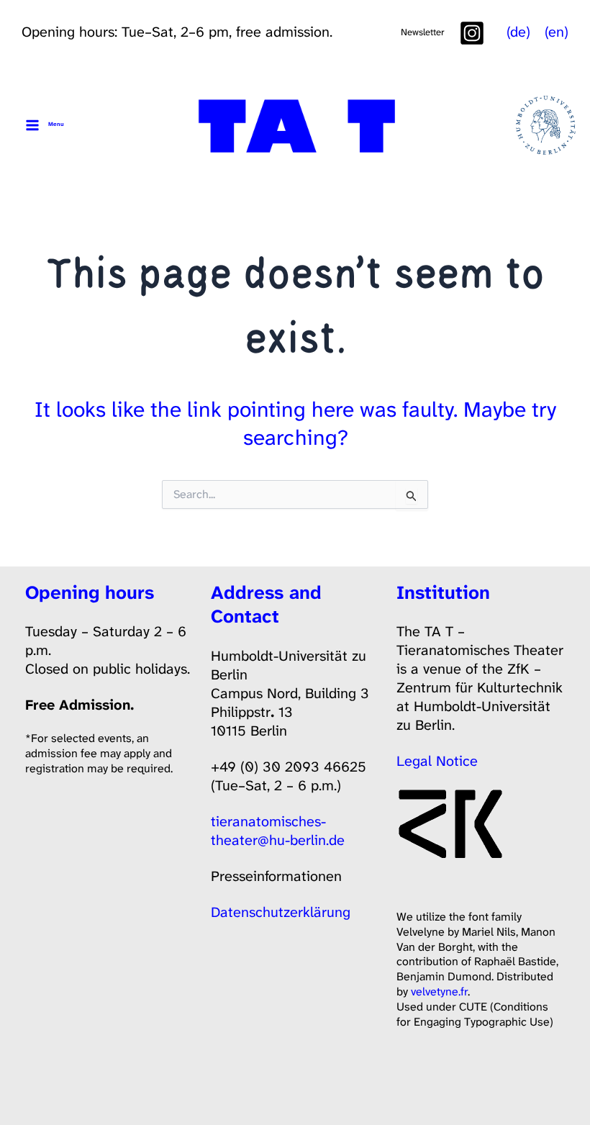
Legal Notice (437, 760)
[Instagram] (472, 33)
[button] (423, 32)
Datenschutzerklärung (280, 912)
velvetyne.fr (439, 991)
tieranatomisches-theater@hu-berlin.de (278, 830)
